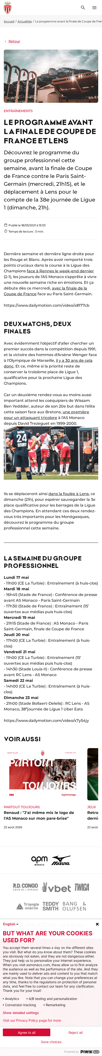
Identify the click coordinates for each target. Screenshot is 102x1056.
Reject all (76, 1032)
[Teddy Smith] (51, 906)
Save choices (51, 1042)
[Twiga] (82, 887)
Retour (14, 41)
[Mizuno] (61, 860)
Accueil (9, 21)
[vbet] (56, 887)
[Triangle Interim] (27, 906)
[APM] (39, 860)
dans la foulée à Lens (68, 494)
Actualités (25, 21)
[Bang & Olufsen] (74, 906)
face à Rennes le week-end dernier (60, 271)
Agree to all (26, 1032)
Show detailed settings (21, 1013)
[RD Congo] (25, 887)
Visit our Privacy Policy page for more (32, 1020)
